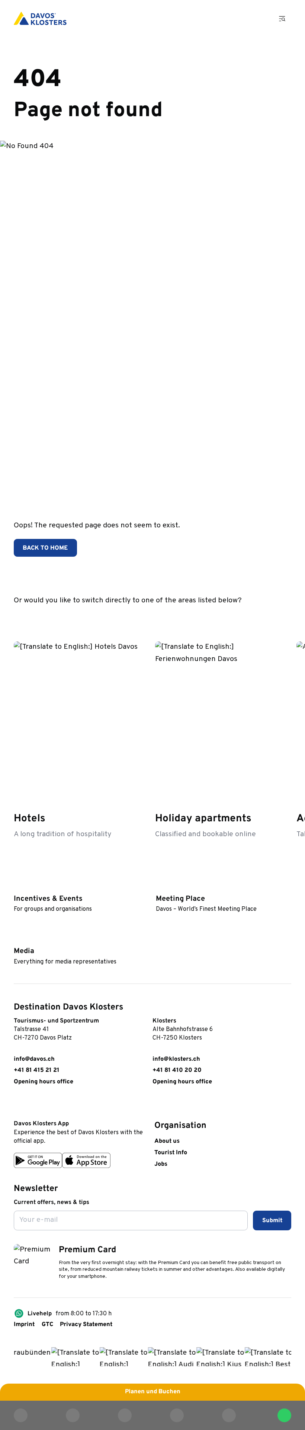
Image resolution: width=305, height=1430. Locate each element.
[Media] (17, 938)
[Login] (238, 18)
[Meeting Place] (159, 886)
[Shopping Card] (260, 18)
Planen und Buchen (152, 1391)
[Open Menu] (282, 18)
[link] (18, 1105)
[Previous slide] (262, 617)
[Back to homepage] (40, 18)
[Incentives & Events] (17, 886)
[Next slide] (283, 617)
